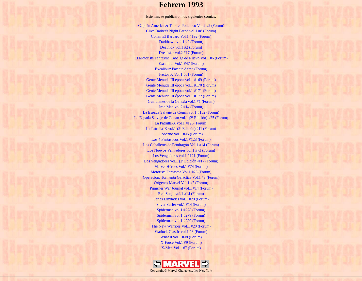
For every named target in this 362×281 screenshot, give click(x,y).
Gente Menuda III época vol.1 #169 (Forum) (181, 80)
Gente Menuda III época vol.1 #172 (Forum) (181, 96)
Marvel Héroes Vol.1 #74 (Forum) (181, 166)
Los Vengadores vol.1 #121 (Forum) (181, 156)
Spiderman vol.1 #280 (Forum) (181, 221)
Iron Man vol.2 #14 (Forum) (181, 107)
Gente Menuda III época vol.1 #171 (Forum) (181, 90)
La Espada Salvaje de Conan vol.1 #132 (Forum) (181, 112)
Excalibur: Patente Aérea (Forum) (181, 69)
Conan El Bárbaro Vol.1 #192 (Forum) (181, 36)
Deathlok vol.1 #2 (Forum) (181, 47)
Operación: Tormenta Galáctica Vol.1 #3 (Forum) (181, 177)
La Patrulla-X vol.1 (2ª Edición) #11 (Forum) (181, 128)
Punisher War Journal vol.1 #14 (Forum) (181, 188)
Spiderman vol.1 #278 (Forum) (181, 210)
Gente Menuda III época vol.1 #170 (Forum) (181, 85)
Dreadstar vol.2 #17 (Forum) (181, 53)
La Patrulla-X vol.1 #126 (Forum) (181, 123)
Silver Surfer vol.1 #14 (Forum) (181, 204)
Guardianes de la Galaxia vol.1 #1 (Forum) (181, 101)
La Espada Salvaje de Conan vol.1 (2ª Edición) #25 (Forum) (181, 118)
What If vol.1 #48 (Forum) (181, 237)
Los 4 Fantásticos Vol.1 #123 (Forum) (181, 139)
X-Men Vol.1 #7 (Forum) (181, 248)
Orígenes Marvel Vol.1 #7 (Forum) (181, 183)
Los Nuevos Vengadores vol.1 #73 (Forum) (181, 150)
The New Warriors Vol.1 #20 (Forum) (181, 226)
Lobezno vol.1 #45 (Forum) (181, 134)
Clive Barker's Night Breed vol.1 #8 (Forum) (181, 31)
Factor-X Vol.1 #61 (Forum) (181, 74)
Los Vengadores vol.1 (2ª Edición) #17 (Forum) (181, 161)
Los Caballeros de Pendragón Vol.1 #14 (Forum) (181, 145)
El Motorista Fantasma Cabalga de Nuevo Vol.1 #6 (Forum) (181, 58)
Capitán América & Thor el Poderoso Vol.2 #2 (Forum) (181, 25)
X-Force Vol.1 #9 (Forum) (181, 242)
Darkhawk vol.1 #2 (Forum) (181, 42)
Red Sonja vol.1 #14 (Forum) (181, 194)
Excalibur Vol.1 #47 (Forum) (181, 63)
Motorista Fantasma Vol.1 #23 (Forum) (181, 172)
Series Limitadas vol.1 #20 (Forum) (181, 199)
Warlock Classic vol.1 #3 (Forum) (181, 231)
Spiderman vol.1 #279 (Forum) (181, 215)
